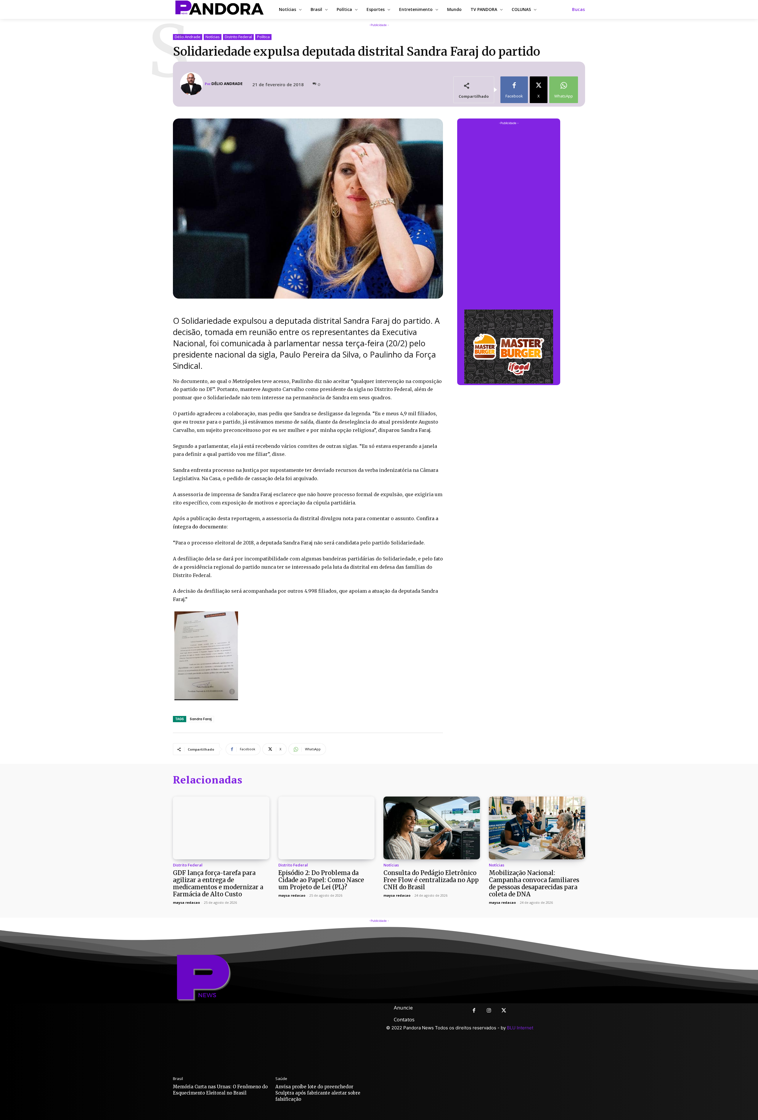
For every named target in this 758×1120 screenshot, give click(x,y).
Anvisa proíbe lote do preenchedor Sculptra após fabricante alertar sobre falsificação (317, 1093)
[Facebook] (474, 1011)
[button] (578, 9)
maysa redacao (186, 902)
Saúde (281, 1079)
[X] (504, 1011)
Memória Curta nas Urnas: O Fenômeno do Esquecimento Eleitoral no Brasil (220, 1090)
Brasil (178, 1079)
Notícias (212, 36)
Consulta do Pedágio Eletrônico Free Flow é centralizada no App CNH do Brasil (431, 880)
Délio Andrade (187, 36)
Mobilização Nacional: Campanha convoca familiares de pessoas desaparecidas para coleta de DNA (534, 883)
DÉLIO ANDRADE (227, 84)
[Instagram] (489, 1011)
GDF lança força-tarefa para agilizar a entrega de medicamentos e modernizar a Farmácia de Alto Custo (218, 883)
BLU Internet (520, 1028)
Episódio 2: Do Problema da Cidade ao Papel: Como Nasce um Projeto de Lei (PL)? (321, 880)
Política (263, 36)
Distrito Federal (238, 36)
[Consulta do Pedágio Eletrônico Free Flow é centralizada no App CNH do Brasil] (431, 828)
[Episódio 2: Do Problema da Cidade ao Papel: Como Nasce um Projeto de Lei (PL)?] (326, 828)
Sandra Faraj (201, 719)
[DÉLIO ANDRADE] (192, 83)
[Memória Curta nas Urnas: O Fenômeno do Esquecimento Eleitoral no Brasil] (221, 1037)
